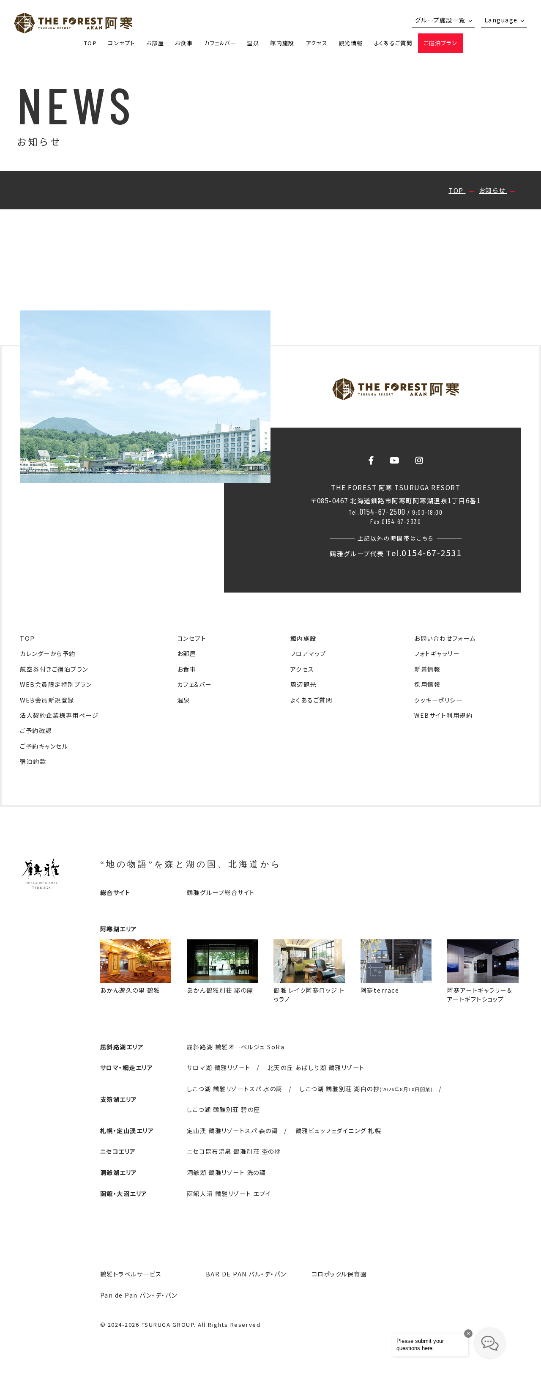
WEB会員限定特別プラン (56, 684)
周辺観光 (303, 684)
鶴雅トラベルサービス (131, 1274)
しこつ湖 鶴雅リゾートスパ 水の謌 (235, 1088)
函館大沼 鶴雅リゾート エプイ (229, 1193)
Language (501, 20)
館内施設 (282, 43)
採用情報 (427, 684)
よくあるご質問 (393, 43)
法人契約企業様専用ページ (59, 715)
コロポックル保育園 (339, 1274)
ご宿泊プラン (440, 43)
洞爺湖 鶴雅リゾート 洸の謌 (226, 1172)
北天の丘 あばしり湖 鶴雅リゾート (316, 1067)
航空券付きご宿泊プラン (54, 669)
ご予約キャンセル (44, 746)
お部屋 (155, 43)
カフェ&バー (220, 43)
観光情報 (351, 43)
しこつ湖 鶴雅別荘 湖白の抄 (366, 1088)
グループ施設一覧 (440, 20)
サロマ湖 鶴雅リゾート (219, 1067)
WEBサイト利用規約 (443, 715)
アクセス (317, 43)
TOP (90, 43)
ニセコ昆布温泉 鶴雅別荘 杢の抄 (234, 1151)
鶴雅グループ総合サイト (221, 892)
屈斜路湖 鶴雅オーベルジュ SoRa (235, 1047)
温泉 (253, 43)
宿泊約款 (33, 761)
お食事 (184, 43)
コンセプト (121, 43)
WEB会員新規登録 (47, 700)
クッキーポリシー (438, 700)
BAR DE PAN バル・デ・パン (246, 1274)
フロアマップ (308, 653)
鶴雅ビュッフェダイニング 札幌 (338, 1130)
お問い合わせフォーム (444, 638)
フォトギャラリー (436, 653)
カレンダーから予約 (48, 653)
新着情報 (427, 669)
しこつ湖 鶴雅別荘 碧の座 (223, 1109)
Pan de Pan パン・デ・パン (139, 1295)
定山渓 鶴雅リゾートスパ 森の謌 (232, 1130)
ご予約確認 (36, 730)
